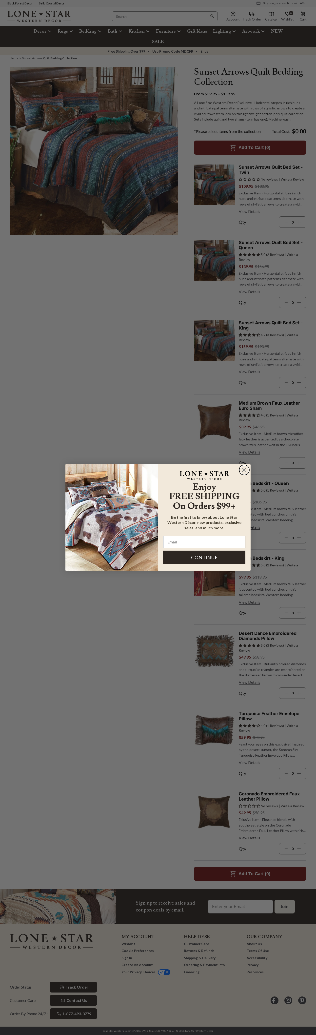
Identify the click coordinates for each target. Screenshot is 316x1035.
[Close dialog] (244, 470)
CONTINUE (204, 557)
